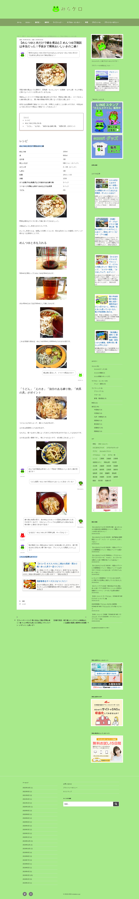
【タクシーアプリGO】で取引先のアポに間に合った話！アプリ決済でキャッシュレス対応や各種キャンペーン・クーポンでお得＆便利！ (107, 588)
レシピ (27, 120)
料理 (86, 22)
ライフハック (57, 22)
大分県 (95, 466)
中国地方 (97, 409)
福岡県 (116, 477)
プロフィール (96, 22)
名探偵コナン (97, 462)
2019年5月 (26, 867)
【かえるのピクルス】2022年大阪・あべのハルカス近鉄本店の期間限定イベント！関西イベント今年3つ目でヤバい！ (107, 529)
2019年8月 (26, 856)
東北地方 (97, 424)
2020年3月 (26, 829)
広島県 (109, 469)
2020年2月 (26, 833)
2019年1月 (26, 883)
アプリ (95, 451)
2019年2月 (26, 879)
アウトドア (97, 391)
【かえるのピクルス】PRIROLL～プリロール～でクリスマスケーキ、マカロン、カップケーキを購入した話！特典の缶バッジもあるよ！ (107, 558)
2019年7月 (26, 860)
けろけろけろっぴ (112, 447)
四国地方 (97, 420)
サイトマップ (67, 791)
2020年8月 (26, 814)
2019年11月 (26, 845)
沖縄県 (102, 477)
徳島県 (95, 473)
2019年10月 (26, 848)
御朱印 (47, 22)
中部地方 (97, 413)
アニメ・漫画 (98, 384)
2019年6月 (26, 864)
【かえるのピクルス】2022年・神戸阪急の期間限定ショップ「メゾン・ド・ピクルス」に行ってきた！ (107, 539)
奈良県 (109, 466)
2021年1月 (26, 803)
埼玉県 (114, 462)
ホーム (19, 22)
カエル (27, 22)
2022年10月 (26, 787)
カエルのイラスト (105, 451)
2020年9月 (26, 810)
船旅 (94, 480)
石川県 (109, 477)
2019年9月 (26, 852)
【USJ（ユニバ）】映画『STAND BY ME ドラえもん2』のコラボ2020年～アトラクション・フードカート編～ (106, 617)
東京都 (95, 477)
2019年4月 (26, 871)
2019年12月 (26, 841)
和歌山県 (107, 462)
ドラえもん (96, 455)
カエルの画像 (98, 373)
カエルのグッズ (99, 369)
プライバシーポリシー (112, 22)
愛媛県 (107, 473)
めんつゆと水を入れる (33, 123)
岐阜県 (102, 469)
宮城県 (116, 466)
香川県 (100, 480)
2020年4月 (26, 826)
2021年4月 (26, 799)
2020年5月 (26, 822)
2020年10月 (26, 807)
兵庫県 (116, 458)
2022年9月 (26, 791)
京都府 (109, 458)
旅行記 (37, 22)
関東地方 (97, 431)
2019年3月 (26, 875)
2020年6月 (26, 818)
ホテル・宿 (111, 455)
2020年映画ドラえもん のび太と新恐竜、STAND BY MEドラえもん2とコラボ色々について (107, 606)
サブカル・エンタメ (73, 22)
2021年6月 (26, 795)
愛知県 (114, 473)
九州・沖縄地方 (99, 417)
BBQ (94, 444)
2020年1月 (26, 837)
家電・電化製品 (99, 398)
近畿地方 (97, 428)
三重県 (102, 458)
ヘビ (104, 455)
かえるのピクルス (98, 447)
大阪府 (102, 466)
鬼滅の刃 (108, 480)
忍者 (101, 473)
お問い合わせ (67, 784)
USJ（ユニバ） (103, 444)
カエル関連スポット (100, 376)
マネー (96, 395)
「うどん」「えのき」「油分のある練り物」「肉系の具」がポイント (50, 126)
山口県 (95, 469)
